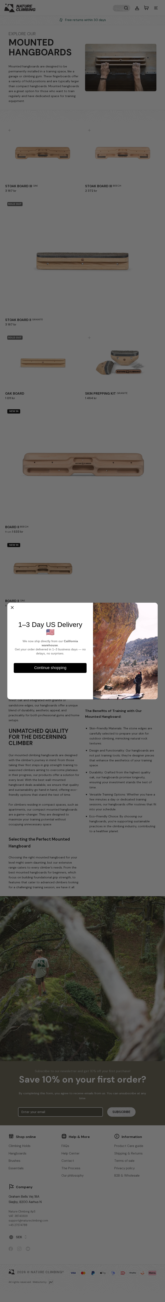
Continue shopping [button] (50, 668)
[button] (12, 607)
